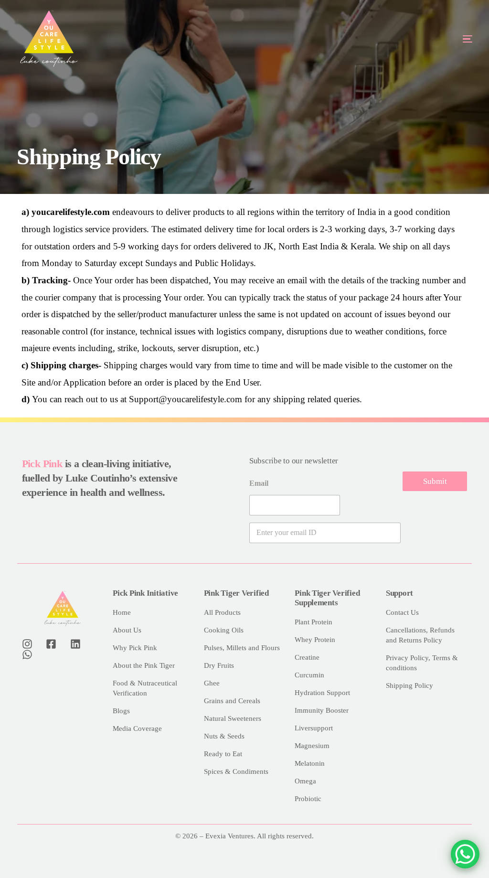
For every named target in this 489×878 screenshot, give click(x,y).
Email (258, 483)
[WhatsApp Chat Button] (465, 854)
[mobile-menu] (440, 39)
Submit (435, 481)
